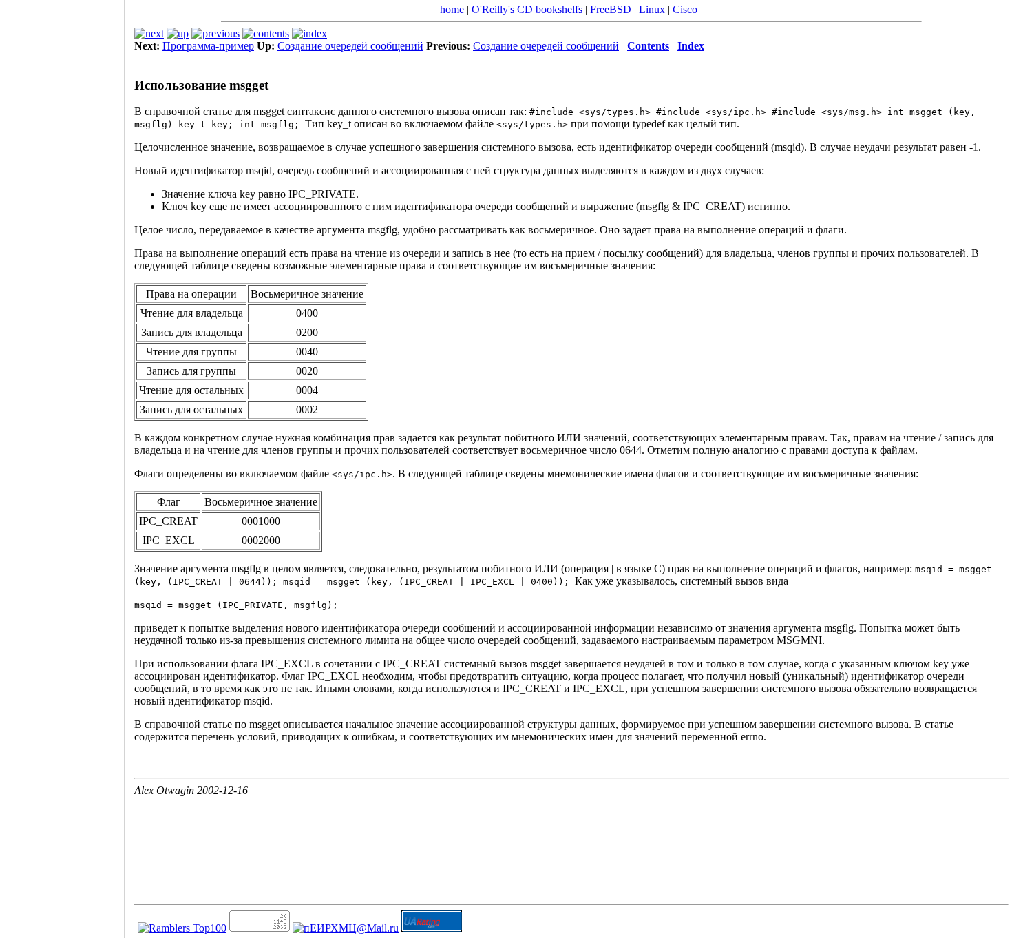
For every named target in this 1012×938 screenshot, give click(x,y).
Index (690, 46)
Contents (648, 46)
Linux (652, 9)
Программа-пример (208, 46)
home (452, 9)
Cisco (685, 9)
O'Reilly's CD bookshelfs (527, 9)
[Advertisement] (62, 464)
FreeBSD (610, 9)
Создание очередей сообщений (350, 46)
